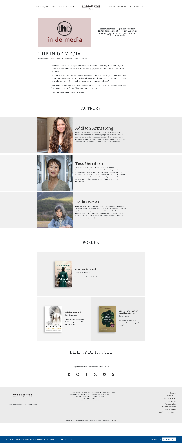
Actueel (69, 7)
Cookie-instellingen (167, 412)
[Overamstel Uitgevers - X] (95, 374)
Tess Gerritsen (89, 163)
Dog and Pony (112, 420)
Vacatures (172, 401)
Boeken (53, 7)
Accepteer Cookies (169, 439)
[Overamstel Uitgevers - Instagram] (78, 374)
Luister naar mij (73, 312)
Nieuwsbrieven (170, 398)
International (123, 7)
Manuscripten (170, 404)
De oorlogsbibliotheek (85, 269)
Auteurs (61, 7)
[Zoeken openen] (143, 7)
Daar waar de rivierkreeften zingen (129, 312)
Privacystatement (169, 407)
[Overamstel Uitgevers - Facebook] (87, 374)
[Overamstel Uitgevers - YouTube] (104, 374)
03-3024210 (96, 400)
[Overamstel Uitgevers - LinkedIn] (69, 374)
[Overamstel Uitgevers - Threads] (113, 374)
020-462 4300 (85, 400)
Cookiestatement (169, 409)
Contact (135, 7)
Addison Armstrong (94, 128)
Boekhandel (171, 396)
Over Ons (112, 7)
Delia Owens (87, 202)
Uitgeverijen (41, 7)
